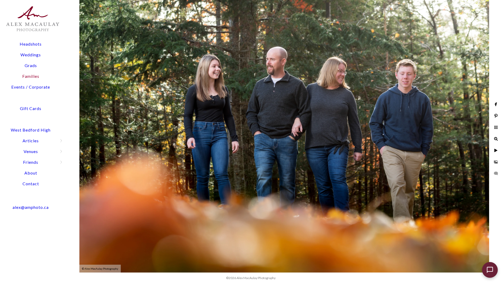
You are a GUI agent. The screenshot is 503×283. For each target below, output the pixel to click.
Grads (31, 65)
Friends (30, 162)
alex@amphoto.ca (31, 207)
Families (30, 76)
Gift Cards (30, 108)
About (30, 172)
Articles (31, 140)
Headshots (31, 43)
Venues (31, 151)
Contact (31, 183)
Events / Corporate (30, 86)
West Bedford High (31, 129)
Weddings (30, 54)
